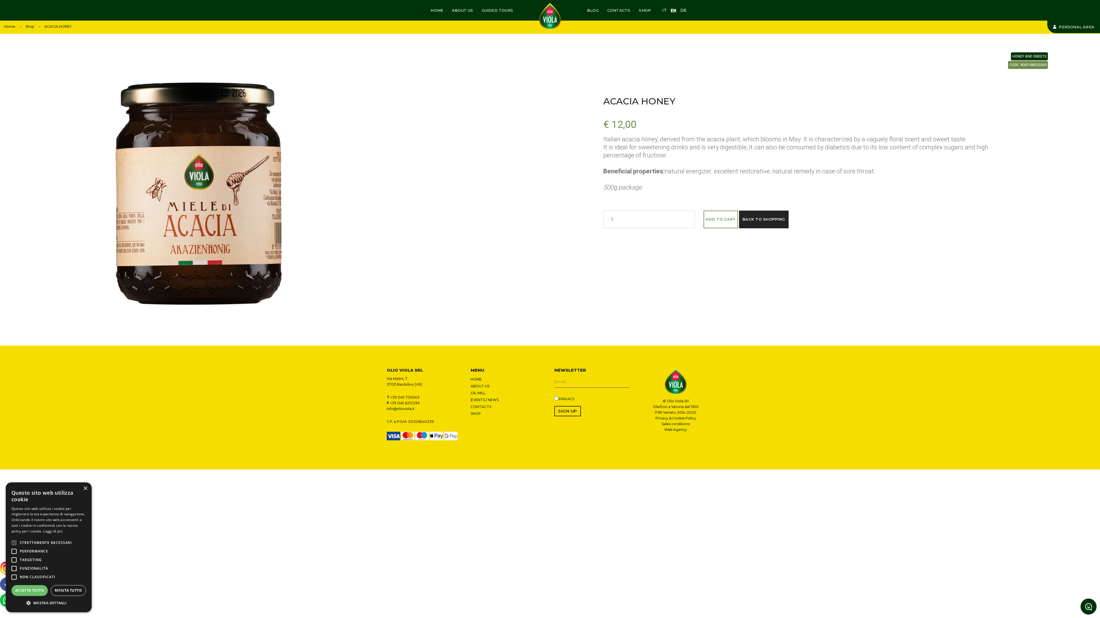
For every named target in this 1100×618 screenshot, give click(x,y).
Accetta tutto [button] (29, 590)
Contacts (618, 10)
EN (673, 10)
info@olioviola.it (401, 409)
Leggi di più (52, 531)
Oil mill (478, 393)
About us (462, 10)
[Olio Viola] (550, 16)
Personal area (1076, 27)
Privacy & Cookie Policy (675, 418)
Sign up (567, 411)
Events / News (485, 400)
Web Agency (675, 429)
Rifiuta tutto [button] (68, 590)
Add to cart (721, 219)
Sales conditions (676, 424)
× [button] (85, 488)
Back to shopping (763, 219)
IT (664, 10)
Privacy (567, 399)
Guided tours (497, 10)
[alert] (49, 547)
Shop (645, 10)
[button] (48, 603)
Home (437, 10)
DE (683, 10)
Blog (593, 10)
